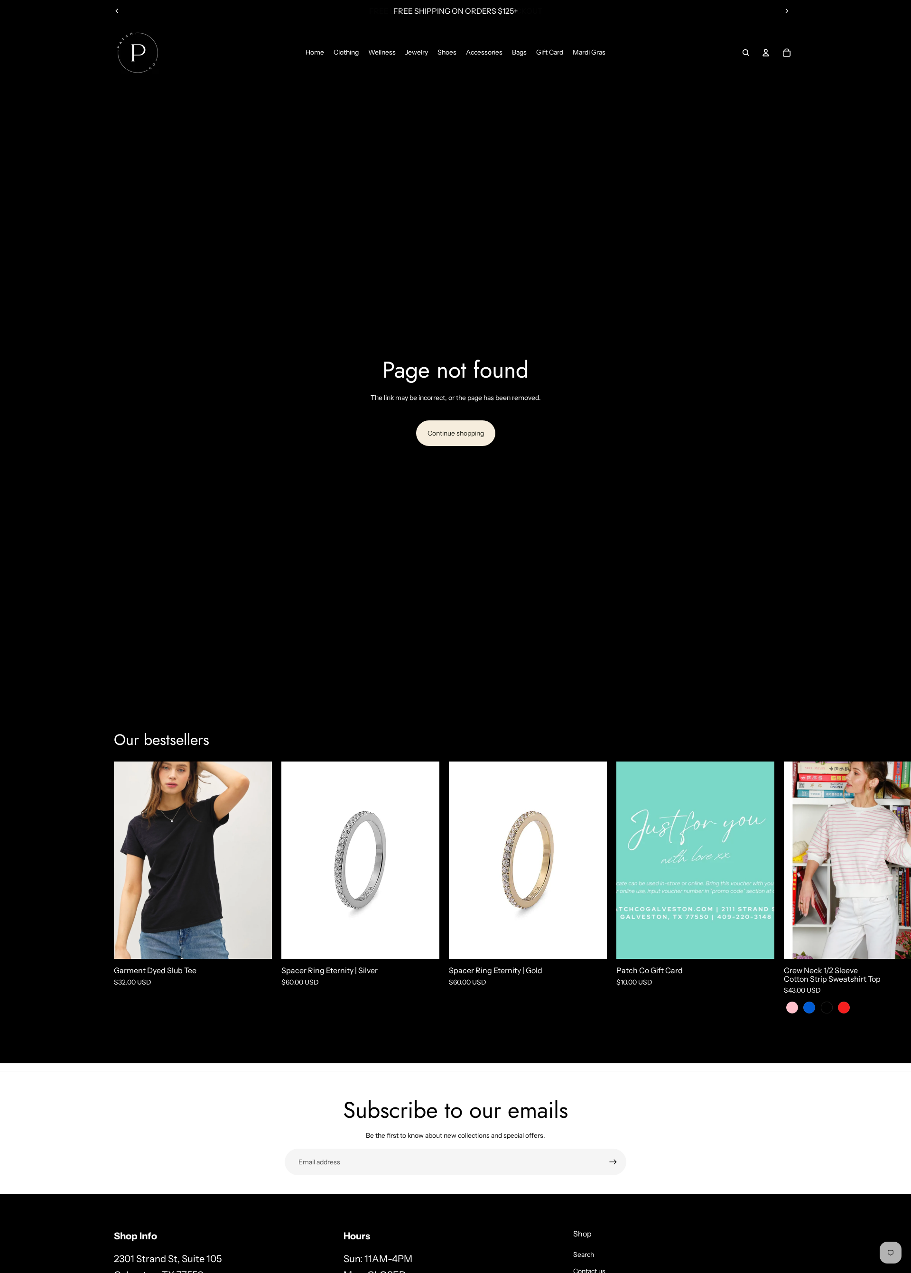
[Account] (765, 52)
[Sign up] (613, 1162)
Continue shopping (456, 433)
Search (583, 1254)
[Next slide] (786, 10)
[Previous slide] (117, 10)
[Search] (745, 52)
